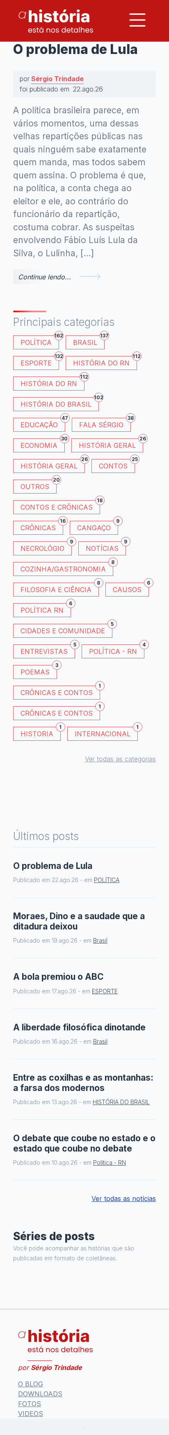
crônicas (42, 526)
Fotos (29, 1404)
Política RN (46, 608)
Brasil (89, 340)
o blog (30, 1384)
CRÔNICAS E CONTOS (60, 691)
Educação (43, 423)
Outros (39, 485)
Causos (131, 588)
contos (117, 464)
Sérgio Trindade (57, 79)
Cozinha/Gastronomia (67, 567)
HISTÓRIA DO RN (105, 361)
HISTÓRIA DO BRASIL (60, 402)
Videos (30, 1413)
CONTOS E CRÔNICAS (60, 505)
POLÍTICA (40, 340)
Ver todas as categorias (120, 759)
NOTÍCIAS (106, 546)
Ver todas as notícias (123, 1198)
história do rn (52, 382)
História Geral (111, 443)
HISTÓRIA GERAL (53, 464)
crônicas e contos (60, 711)
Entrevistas (48, 649)
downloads (40, 1394)
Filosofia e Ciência (60, 588)
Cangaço (97, 526)
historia (41, 732)
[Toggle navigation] (137, 20)
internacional (106, 732)
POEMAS (39, 670)
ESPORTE (40, 361)
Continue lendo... (44, 277)
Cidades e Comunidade (66, 629)
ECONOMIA (43, 443)
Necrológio (46, 546)
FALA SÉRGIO (105, 423)
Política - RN (116, 649)
